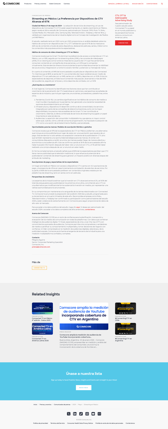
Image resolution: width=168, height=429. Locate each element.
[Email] (99, 414)
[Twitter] (68, 414)
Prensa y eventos (45, 404)
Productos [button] (27, 4)
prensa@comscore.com (41, 247)
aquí (78, 207)
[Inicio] (11, 5)
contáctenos (90, 210)
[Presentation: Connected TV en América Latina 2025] (42, 329)
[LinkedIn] (75, 414)
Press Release (65, 332)
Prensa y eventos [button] (40, 4)
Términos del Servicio (57, 423)
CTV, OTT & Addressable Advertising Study (123, 18)
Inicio (35, 404)
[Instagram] (87, 414)
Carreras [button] (67, 4)
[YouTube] (93, 414)
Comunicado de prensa (41, 15)
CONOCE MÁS (123, 43)
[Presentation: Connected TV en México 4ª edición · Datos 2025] (42, 308)
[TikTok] (81, 414)
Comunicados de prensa (62, 404)
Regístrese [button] (83, 388)
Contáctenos (130, 423)
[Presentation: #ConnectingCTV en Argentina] (125, 329)
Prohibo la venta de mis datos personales (109, 423)
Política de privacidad (40, 423)
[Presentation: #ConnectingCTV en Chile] (125, 308)
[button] (119, 5)
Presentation (37, 316)
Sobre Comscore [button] (55, 4)
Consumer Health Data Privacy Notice (80, 423)
